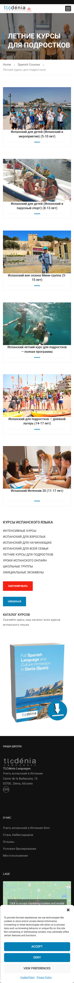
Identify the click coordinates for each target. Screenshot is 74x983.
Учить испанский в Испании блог (26, 828)
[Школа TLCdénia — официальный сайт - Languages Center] (17, 8)
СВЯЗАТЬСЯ (14, 601)
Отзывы (8, 842)
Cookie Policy (27, 977)
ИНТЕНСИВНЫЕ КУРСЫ (19, 531)
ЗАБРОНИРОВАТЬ (18, 586)
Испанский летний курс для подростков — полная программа (37, 349)
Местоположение (15, 855)
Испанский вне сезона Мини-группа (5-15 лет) (37, 278)
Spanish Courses (29, 64)
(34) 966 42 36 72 (6, 790)
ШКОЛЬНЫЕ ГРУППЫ (18, 566)
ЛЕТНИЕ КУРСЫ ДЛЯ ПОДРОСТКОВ (28, 554)
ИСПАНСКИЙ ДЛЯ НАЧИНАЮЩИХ (27, 542)
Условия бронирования (19, 848)
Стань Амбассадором (18, 835)
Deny (37, 957)
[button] (68, 910)
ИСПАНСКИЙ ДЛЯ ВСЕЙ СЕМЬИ (25, 548)
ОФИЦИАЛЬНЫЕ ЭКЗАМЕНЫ (23, 572)
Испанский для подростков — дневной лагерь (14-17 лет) (37, 421)
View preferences (37, 968)
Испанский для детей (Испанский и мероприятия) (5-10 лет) (37, 134)
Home (7, 64)
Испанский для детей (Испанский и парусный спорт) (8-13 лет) (37, 206)
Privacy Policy (44, 977)
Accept (37, 946)
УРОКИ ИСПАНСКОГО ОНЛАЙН (25, 560)
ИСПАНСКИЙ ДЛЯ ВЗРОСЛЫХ (24, 537)
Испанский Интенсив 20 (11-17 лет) (37, 491)
